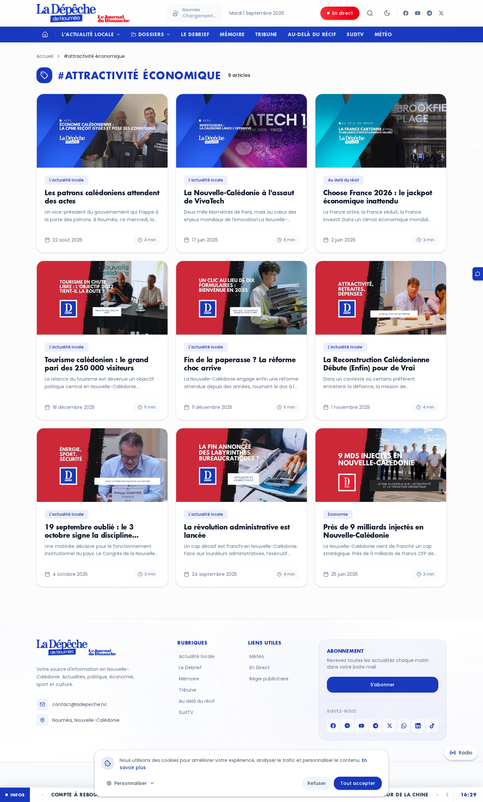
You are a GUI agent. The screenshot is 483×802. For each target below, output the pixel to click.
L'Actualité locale (88, 34)
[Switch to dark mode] (387, 13)
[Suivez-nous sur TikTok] (432, 725)
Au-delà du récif (312, 34)
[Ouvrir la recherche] (370, 13)
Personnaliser (130, 783)
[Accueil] (45, 34)
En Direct (259, 667)
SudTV (355, 34)
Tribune (266, 34)
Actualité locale (197, 656)
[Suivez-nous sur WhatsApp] (403, 725)
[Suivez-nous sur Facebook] (406, 13)
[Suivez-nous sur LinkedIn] (417, 725)
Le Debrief (195, 34)
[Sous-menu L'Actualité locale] (120, 34)
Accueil (44, 56)
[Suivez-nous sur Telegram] (429, 13)
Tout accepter (357, 783)
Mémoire (232, 34)
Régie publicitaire (268, 678)
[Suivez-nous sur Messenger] (347, 725)
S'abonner (382, 684)
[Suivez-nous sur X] (441, 13)
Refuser (317, 783)
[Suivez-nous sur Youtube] (417, 13)
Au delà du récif (197, 701)
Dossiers (151, 34)
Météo (383, 34)
